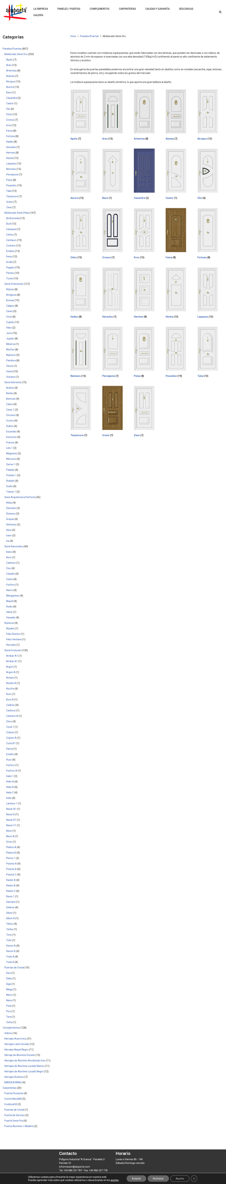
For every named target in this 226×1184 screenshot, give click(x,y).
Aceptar (136, 1178)
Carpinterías (127, 8)
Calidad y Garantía (157, 8)
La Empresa (40, 8)
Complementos (99, 8)
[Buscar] (220, 12)
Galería (38, 15)
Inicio (73, 36)
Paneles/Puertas (89, 36)
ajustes (115, 1180)
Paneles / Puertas (68, 8)
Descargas (186, 8)
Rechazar (158, 1178)
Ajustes (180, 1178)
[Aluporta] (15, 12)
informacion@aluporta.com (74, 1166)
